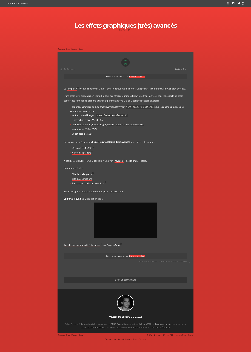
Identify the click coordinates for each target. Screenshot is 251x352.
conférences (164, 327)
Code (81, 49)
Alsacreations (113, 245)
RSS (171, 335)
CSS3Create (86, 327)
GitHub (166, 335)
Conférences (69, 69)
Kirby (135, 339)
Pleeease (101, 327)
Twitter (150, 335)
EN (243, 4)
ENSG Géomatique (119, 324)
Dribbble (157, 335)
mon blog (120, 327)
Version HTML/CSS (82, 148)
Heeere (127, 339)
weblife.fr (99, 183)
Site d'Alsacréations (82, 178)
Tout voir (61, 49)
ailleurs (131, 327)
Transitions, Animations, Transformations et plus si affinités (162, 261)
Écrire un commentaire (125, 280)
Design (74, 49)
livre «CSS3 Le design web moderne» (158, 324)
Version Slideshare (81, 152)
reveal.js (119, 160)
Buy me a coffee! (137, 77)
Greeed (121, 339)
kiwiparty (72, 88)
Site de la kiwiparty (82, 174)
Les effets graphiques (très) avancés (82, 245)
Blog (68, 49)
